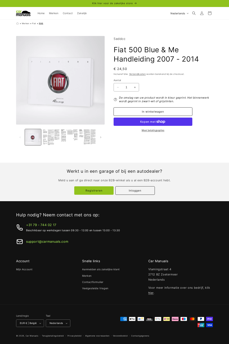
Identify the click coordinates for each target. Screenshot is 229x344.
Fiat (34, 23)
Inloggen (135, 190)
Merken (25, 23)
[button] (194, 13)
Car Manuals (32, 336)
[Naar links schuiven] (20, 137)
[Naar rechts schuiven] (101, 137)
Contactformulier (92, 282)
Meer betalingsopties (153, 130)
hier (151, 293)
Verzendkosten (137, 74)
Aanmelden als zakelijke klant (101, 269)
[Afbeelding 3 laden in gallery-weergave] (69, 137)
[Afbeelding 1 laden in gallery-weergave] (33, 137)
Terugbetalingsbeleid (53, 336)
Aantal (117, 80)
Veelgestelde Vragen (95, 288)
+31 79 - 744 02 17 (41, 225)
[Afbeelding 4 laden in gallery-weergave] (87, 137)
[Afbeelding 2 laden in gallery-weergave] (51, 137)
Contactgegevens (140, 336)
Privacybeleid (74, 336)
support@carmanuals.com (47, 241)
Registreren (94, 190)
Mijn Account (24, 269)
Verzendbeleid (120, 336)
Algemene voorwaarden (97, 336)
